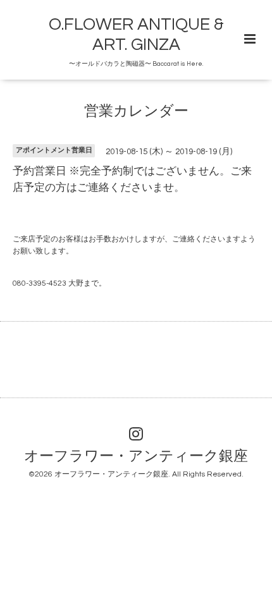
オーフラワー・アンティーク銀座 (136, 456)
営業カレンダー (136, 111)
